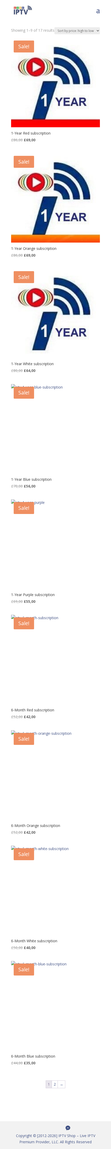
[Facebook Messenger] (68, 1128)
